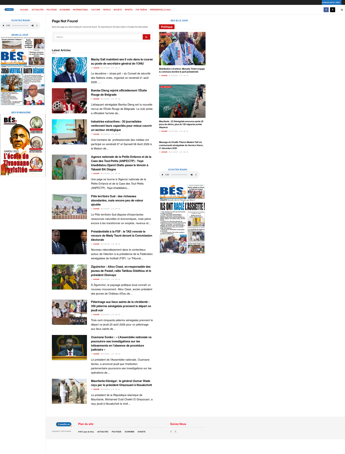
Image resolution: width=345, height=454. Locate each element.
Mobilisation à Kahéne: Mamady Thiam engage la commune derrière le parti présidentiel (182, 70)
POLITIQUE (51, 9)
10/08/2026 (174, 75)
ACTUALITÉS (38, 9)
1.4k (118, 134)
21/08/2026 (106, 68)
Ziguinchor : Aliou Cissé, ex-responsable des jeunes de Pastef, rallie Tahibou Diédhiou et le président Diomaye (121, 270)
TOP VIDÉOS (141, 9)
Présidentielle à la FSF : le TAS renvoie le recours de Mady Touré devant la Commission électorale (121, 235)
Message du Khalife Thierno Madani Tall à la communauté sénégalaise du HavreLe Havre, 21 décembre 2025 (181, 145)
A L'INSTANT (166, 34)
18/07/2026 (174, 131)
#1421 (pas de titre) (86, 431)
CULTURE (95, 9)
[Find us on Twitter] (332, 9)
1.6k (118, 244)
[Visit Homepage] (8, 9)
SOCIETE (118, 9)
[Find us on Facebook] (326, 9)
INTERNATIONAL (80, 9)
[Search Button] (342, 9)
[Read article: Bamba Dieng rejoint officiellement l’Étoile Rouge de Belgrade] (69, 100)
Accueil (24, 9)
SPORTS (128, 9)
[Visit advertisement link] (23, 69)
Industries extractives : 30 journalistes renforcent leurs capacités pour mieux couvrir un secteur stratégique (121, 125)
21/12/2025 (174, 152)
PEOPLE (107, 9)
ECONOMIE (65, 9)
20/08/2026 (106, 279)
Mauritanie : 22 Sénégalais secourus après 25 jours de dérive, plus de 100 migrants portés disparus (181, 124)
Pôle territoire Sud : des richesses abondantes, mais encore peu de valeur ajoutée (117, 200)
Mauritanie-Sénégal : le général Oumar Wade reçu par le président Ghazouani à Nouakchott (121, 383)
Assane (96, 68)
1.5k (118, 99)
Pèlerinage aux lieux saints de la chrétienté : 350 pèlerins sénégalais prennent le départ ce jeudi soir (121, 306)
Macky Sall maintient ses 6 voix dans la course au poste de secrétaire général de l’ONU (122, 61)
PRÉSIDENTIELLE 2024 (160, 9)
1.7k (118, 68)
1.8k (186, 152)
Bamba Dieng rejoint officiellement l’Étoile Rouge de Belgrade (119, 92)
